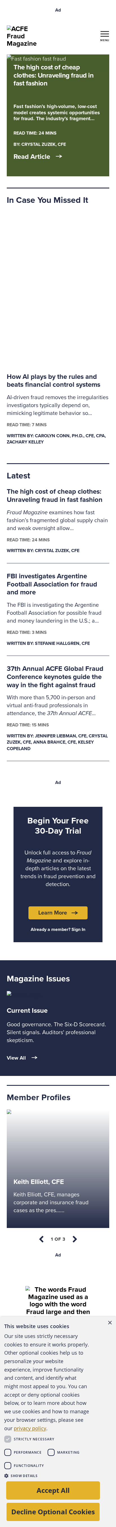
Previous (41, 1239)
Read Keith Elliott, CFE (34, 1114)
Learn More (52, 912)
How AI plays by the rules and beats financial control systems (53, 381)
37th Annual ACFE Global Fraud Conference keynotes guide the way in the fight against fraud (55, 677)
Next (74, 1239)
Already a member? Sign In (58, 929)
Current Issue (27, 1011)
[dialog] (58, 1422)
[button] (47, 1475)
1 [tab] (58, 1239)
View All (16, 1058)
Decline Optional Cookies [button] (53, 1511)
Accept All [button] (53, 1490)
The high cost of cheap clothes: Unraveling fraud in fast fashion (54, 495)
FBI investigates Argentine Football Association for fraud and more (52, 584)
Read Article (32, 157)
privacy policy (30, 1428)
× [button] (110, 1323)
